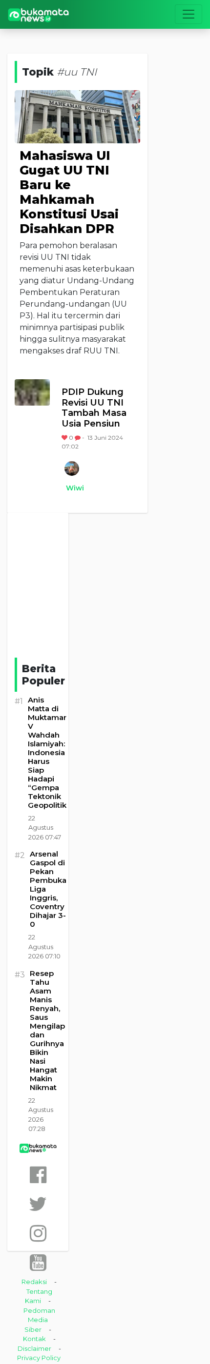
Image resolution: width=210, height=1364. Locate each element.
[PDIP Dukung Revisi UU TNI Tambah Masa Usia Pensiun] (32, 392)
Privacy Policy (39, 1358)
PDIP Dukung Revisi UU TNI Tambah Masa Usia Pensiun (94, 408)
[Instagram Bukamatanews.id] (38, 1233)
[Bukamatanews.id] (38, 14)
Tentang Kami (38, 1296)
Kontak (34, 1339)
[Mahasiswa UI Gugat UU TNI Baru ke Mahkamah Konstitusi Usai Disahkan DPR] (77, 116)
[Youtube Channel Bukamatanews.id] (38, 1262)
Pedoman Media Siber (39, 1319)
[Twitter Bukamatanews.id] (38, 1204)
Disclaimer (34, 1348)
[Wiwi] (71, 468)
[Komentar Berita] (78, 437)
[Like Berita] (65, 437)
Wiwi (75, 488)
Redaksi (34, 1282)
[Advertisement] (88, 583)
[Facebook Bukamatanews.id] (38, 1174)
